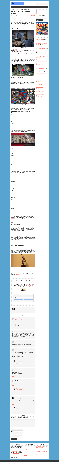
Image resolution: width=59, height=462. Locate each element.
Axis (16, 131)
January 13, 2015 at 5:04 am (18, 370)
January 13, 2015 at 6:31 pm (18, 350)
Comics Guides (16, 276)
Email (12, 431)
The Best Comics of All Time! (39, 87)
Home (24, 446)
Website (12, 434)
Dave (16, 360)
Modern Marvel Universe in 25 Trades (40, 95)
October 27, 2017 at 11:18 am (18, 319)
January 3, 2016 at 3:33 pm (18, 342)
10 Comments (33, 15)
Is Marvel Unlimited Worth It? (39, 97)
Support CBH (25, 449)
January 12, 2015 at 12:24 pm (18, 398)
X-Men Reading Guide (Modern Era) (40, 92)
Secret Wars (12, 218)
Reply (13, 337)
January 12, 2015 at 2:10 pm (19, 389)
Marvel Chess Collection (14, 49)
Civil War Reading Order (39, 84)
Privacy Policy (25, 455)
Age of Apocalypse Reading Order (40, 94)
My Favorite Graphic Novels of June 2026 (41, 68)
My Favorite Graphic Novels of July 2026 (40, 48)
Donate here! (22, 285)
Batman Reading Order (39, 80)
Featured (19, 276)
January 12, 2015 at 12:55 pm (18, 381)
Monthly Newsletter (26, 452)
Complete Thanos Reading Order (40, 91)
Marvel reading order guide (14, 451)
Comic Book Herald (17, 3)
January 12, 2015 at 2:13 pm (19, 408)
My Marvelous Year (26, 451)
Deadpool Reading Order (39, 88)
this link (17, 363)
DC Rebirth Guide (38, 78)
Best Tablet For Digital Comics (39, 96)
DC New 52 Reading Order (39, 81)
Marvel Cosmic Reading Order (39, 85)
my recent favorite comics (16, 453)
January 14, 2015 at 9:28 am (19, 361)
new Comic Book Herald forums (19, 274)
